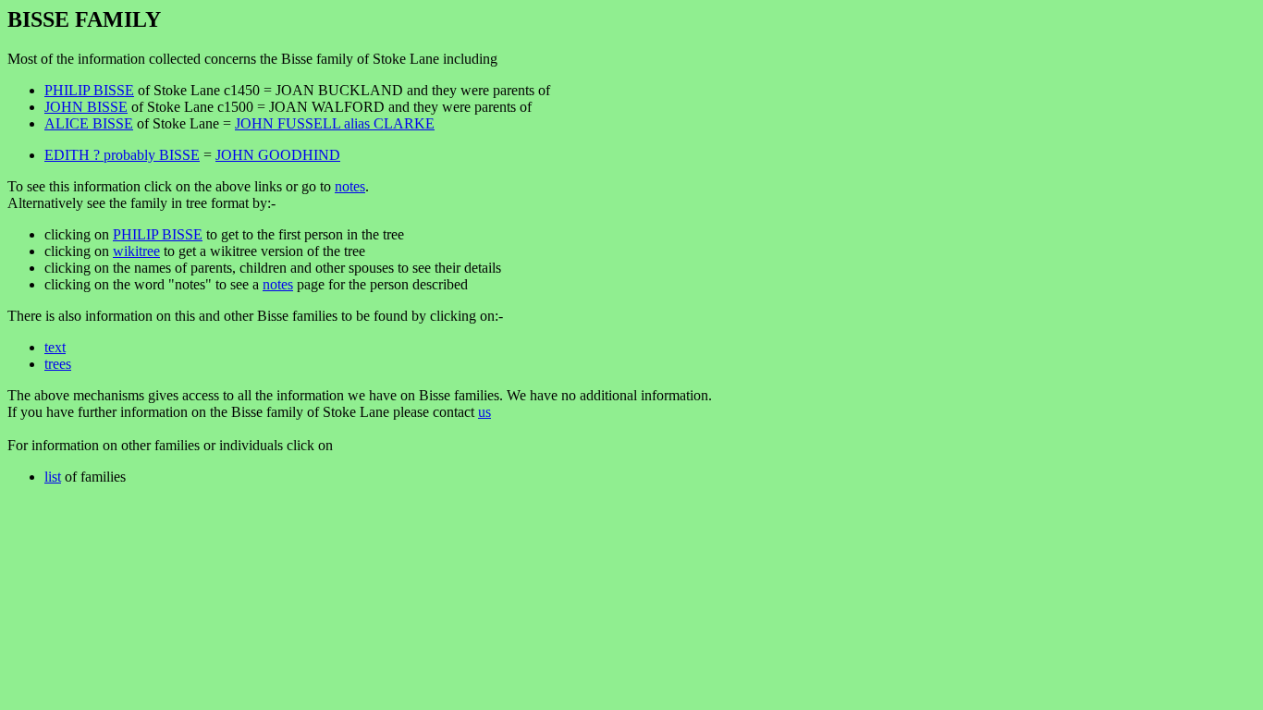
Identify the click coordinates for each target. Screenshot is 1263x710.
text (55, 347)
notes (350, 186)
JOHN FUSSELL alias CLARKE (335, 123)
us (484, 412)
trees (57, 364)
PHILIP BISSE (89, 90)
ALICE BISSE (88, 123)
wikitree (136, 251)
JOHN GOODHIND (277, 155)
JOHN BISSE (86, 107)
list (52, 476)
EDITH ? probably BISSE (122, 155)
